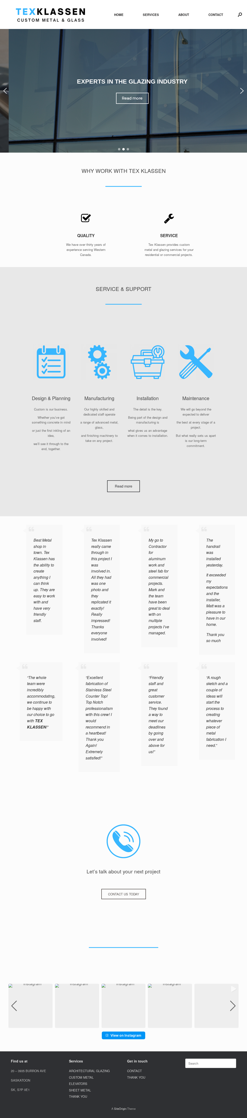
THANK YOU (78, 1096)
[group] (30, 1006)
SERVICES (151, 14)
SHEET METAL (80, 1090)
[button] (240, 14)
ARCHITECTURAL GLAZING (89, 1070)
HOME (119, 14)
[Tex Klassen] (50, 14)
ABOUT (183, 14)
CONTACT (215, 14)
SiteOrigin (120, 1109)
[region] (123, 91)
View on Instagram (125, 1035)
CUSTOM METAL (81, 1077)
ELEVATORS (78, 1083)
